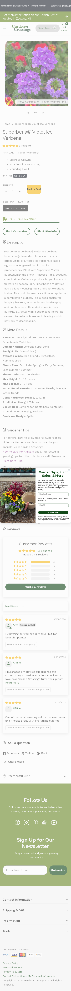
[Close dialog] (69, 470)
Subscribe (53, 512)
